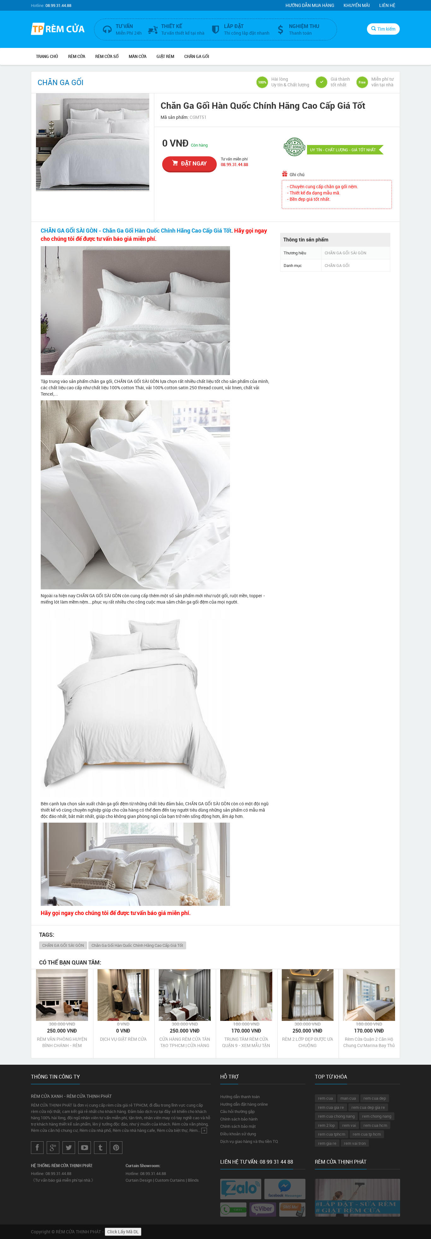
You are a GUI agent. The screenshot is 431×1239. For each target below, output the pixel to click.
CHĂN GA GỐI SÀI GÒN (63, 945)
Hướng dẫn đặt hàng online (244, 1104)
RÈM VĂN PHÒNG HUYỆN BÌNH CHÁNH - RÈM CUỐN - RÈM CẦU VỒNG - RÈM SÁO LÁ (62, 1042)
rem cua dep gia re (368, 1107)
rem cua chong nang (336, 1116)
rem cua (325, 1098)
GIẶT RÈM (165, 56)
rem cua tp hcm (367, 1134)
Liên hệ (387, 5)
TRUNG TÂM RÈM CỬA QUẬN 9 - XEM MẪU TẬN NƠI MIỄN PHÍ (246, 1042)
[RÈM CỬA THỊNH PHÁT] (58, 30)
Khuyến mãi (357, 5)
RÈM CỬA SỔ (107, 56)
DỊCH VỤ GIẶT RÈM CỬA (123, 1039)
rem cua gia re (331, 1107)
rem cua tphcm (331, 1134)
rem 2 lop (326, 1125)
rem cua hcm (375, 1125)
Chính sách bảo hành (238, 1119)
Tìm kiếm (386, 29)
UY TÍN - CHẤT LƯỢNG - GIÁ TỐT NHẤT (343, 149)
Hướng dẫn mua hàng (310, 5)
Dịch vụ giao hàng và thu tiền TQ (249, 1141)
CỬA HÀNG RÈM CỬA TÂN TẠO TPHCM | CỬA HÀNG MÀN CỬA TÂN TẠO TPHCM (184, 1042)
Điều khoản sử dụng (238, 1134)
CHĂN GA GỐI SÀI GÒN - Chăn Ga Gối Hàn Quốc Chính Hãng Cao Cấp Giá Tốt (136, 230)
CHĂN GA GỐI (196, 56)
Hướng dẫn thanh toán (240, 1096)
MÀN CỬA (137, 56)
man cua (348, 1098)
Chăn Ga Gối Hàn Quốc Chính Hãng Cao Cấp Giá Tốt (137, 945)
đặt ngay (194, 163)
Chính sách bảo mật (238, 1126)
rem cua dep (374, 1098)
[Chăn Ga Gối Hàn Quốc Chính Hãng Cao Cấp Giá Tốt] (92, 142)
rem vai (349, 1125)
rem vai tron (355, 1143)
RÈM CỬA (76, 56)
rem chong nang (376, 1116)
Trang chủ (47, 56)
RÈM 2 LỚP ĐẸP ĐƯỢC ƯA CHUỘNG (307, 1042)
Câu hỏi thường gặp (237, 1111)
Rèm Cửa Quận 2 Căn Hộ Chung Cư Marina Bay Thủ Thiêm (369, 1042)
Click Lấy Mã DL (123, 1232)
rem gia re (327, 1143)
